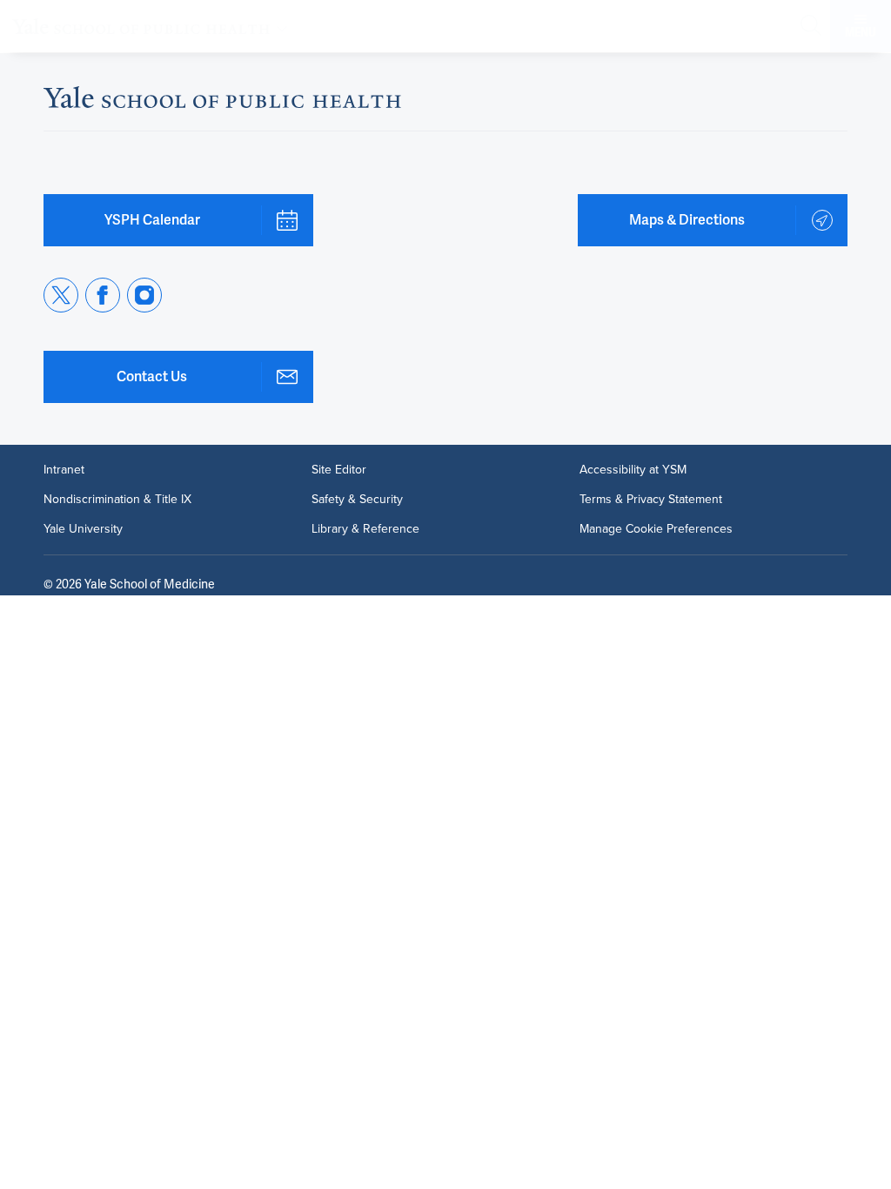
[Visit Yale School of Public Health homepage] (222, 102)
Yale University (83, 529)
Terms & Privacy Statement (650, 499)
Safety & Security (357, 499)
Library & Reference (365, 529)
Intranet (64, 470)
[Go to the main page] (153, 26)
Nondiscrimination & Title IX (117, 499)
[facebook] (102, 295)
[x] (61, 295)
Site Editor (339, 470)
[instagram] (144, 295)
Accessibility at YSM (633, 470)
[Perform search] (811, 26)
